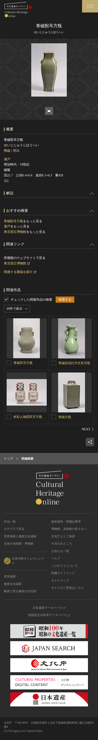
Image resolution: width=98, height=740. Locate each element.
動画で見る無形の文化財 (20, 591)
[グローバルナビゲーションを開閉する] (90, 6)
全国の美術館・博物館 (19, 543)
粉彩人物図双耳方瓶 (27, 417)
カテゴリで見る (14, 529)
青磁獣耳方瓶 (13, 221)
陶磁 (7, 150)
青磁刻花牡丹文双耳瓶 (74, 363)
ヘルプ (55, 558)
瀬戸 (7, 159)
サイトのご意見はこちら (67, 587)
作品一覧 (10, 521)
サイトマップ (60, 580)
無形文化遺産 (13, 584)
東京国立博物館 (15, 232)
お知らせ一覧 (60, 551)
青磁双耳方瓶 (23, 363)
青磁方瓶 (64, 417)
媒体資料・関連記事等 (66, 521)
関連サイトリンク (63, 573)
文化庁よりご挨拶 (63, 536)
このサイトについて (64, 565)
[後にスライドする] (88, 429)
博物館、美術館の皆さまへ (69, 529)
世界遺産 (10, 576)
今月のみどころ (61, 543)
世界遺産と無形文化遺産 (20, 536)
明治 (16, 150)
